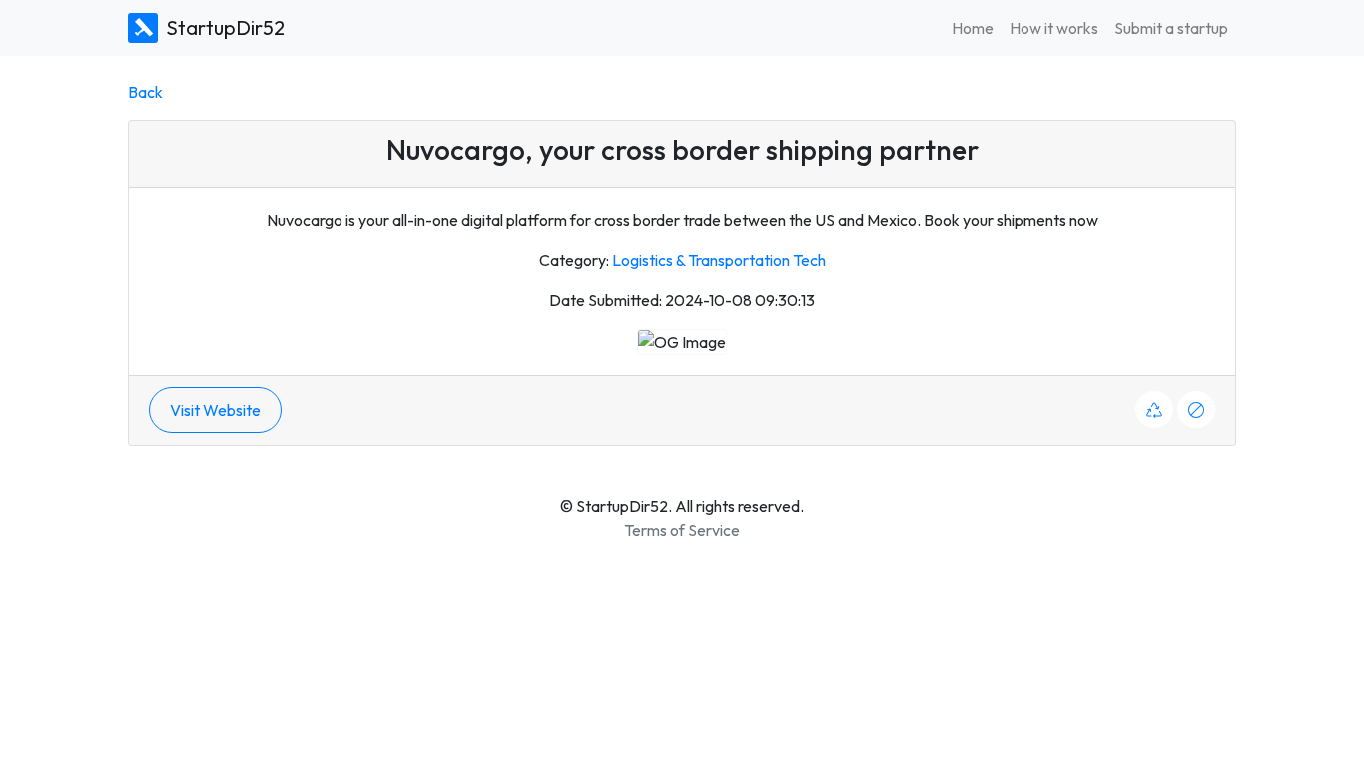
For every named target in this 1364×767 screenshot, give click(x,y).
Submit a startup (1171, 28)
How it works (1054, 28)
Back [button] (145, 92)
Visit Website (215, 410)
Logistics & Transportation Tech (719, 260)
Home (973, 28)
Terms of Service (682, 530)
